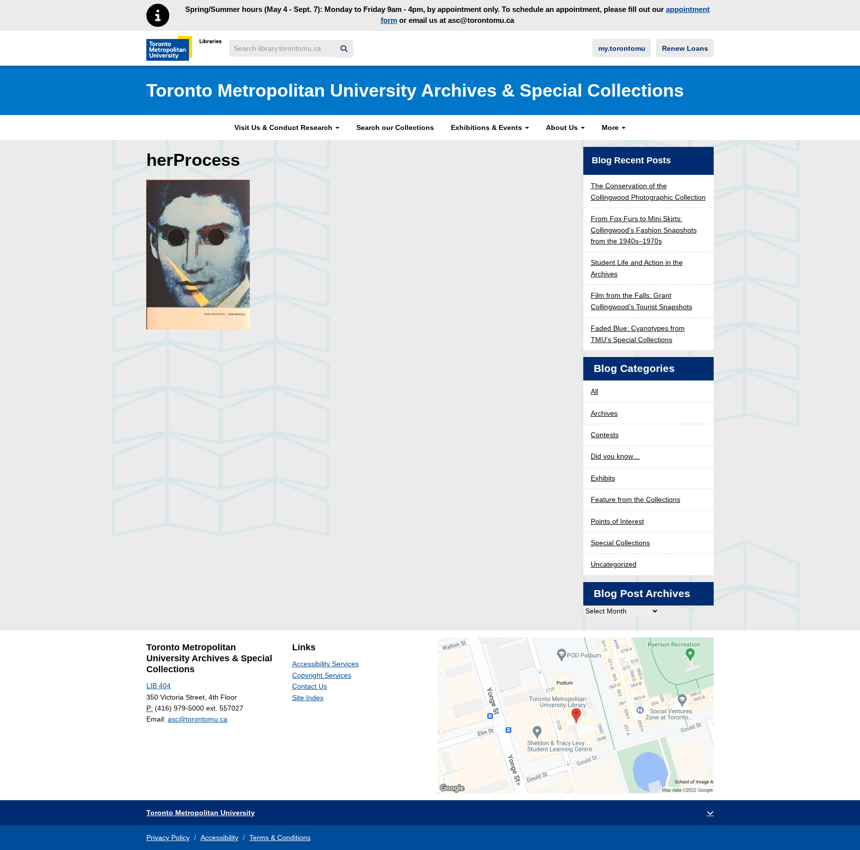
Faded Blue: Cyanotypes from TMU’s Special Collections (638, 333)
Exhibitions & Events (487, 127)
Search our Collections (395, 127)
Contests (605, 435)
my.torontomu (621, 48)
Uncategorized (614, 564)
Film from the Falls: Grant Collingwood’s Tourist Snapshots (641, 300)
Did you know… (615, 456)
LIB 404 (158, 686)
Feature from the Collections (635, 499)
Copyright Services (321, 675)
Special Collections (620, 543)
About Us (563, 127)
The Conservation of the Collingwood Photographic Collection (648, 191)
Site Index (307, 698)
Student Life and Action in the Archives (637, 267)
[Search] (344, 49)
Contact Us (309, 686)
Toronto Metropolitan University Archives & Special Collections (415, 90)
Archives (604, 413)
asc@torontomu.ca (197, 719)
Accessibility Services (325, 664)
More (611, 127)
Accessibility (219, 838)
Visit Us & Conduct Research (284, 127)
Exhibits (603, 478)
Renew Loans (685, 48)
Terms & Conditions (280, 838)
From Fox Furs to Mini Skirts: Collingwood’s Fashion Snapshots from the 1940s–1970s (644, 230)
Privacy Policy (168, 838)
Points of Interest (617, 521)
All (594, 391)
